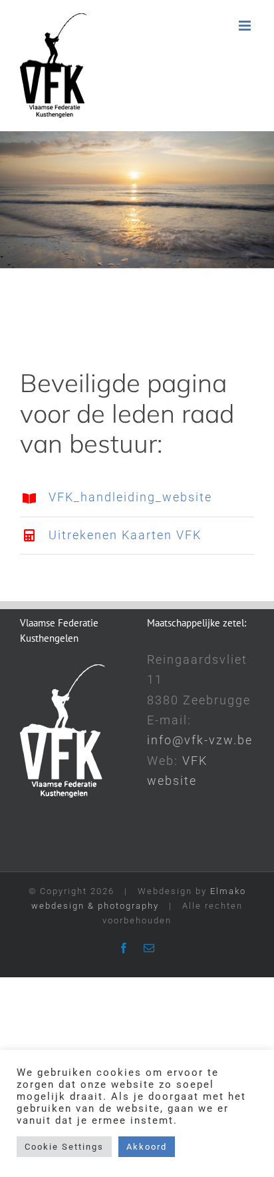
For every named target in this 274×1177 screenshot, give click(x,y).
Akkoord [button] (146, 1147)
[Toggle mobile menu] (246, 26)
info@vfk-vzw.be (200, 740)
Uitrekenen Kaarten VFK (125, 535)
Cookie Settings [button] (64, 1147)
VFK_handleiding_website (130, 497)
